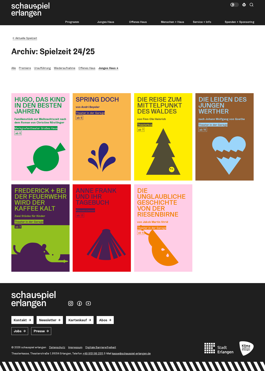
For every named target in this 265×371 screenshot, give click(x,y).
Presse (39, 331)
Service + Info (202, 22)
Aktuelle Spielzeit (26, 38)
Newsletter (47, 320)
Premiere (25, 68)
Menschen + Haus (172, 22)
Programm (72, 22)
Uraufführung (42, 68)
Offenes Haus (138, 22)
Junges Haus (105, 22)
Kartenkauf (78, 320)
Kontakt (20, 320)
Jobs (17, 331)
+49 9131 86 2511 (93, 353)
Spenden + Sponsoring (239, 22)
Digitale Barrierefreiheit (100, 347)
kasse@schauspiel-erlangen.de (131, 353)
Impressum (75, 347)
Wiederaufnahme (64, 68)
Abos (103, 320)
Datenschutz (57, 347)
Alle (13, 68)
